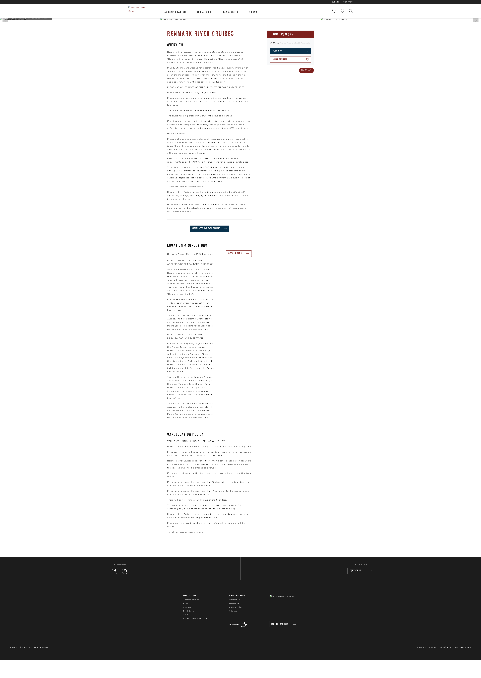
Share (304, 70)
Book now (277, 50)
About (253, 12)
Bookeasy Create (462, 647)
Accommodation (175, 12)
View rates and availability (206, 228)
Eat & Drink (230, 12)
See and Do (204, 12)
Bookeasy (432, 647)
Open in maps (235, 253)
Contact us (355, 570)
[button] (290, 59)
